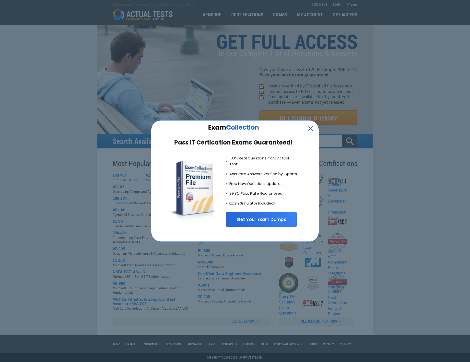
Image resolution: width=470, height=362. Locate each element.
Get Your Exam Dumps (261, 219)
